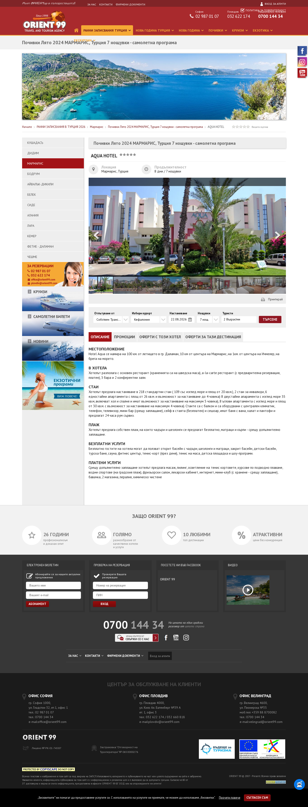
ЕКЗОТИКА (261, 30)
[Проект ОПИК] (262, 749)
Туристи (227, 313)
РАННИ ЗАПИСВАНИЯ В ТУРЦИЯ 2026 (61, 127)
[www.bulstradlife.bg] (48, 770)
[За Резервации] (53, 285)
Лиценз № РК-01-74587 (46, 748)
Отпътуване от (104, 313)
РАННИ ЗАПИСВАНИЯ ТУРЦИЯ (105, 30)
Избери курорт (142, 313)
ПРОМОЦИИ (124, 336)
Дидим (33, 153)
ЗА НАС (91, 4)
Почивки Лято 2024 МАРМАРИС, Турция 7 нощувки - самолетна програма (156, 127)
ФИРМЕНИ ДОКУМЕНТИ (130, 4)
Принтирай (275, 299)
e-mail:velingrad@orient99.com (261, 722)
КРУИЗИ (238, 30)
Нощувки (204, 313)
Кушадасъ (35, 143)
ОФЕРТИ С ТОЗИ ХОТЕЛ (160, 336)
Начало (27, 127)
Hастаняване (178, 313)
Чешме (32, 257)
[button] (278, 235)
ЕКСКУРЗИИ (83, 40)
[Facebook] (302, 56)
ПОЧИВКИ (216, 30)
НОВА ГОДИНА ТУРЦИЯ (153, 30)
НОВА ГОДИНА (190, 30)
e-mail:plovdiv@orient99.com (159, 722)
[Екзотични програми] (53, 409)
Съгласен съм (257, 798)
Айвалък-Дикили (40, 184)
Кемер (32, 236)
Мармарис (96, 127)
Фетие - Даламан (40, 246)
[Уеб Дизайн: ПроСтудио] (276, 782)
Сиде (31, 205)
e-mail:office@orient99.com (48, 722)
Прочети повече (229, 798)
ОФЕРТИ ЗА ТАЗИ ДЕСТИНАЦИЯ (213, 336)
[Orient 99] (44, 34)
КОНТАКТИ (106, 4)
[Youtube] (302, 78)
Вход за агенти (275, 3)
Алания (33, 215)
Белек (31, 195)
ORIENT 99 (167, 579)
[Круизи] (53, 310)
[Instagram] (302, 67)
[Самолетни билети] (53, 335)
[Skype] (137, 640)
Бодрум (33, 174)
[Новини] (53, 360)
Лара (30, 226)
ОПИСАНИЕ (100, 336)
